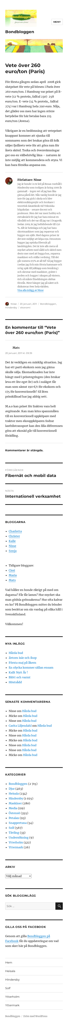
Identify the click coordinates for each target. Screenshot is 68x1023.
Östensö (14, 813)
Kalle (12, 541)
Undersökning (19, 837)
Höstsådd (15, 682)
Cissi (12, 570)
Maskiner (15, 803)
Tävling (14, 832)
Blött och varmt (20, 677)
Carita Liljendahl (20, 725)
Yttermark (16, 847)
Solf (11, 827)
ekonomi (25, 307)
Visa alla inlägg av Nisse (30, 290)
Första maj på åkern (22, 662)
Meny (57, 21)
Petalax (14, 818)
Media (13, 808)
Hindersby (11, 307)
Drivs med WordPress (35, 1016)
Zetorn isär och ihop (23, 657)
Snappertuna (18, 823)
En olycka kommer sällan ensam (31, 667)
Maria (13, 575)
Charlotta (15, 531)
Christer (14, 536)
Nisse (14, 303)
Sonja (13, 551)
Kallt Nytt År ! (18, 672)
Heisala (14, 793)
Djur (12, 788)
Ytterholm (16, 842)
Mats (12, 580)
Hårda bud (16, 653)
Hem (8, 962)
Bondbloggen (19, 31)
